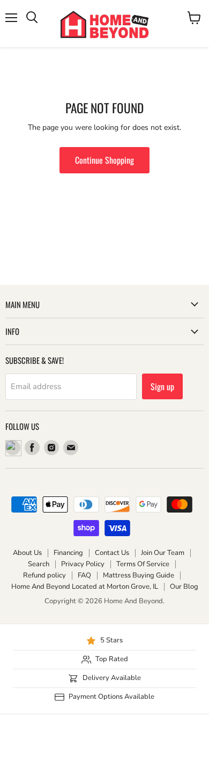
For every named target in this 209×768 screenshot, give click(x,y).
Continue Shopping (104, 159)
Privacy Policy (82, 564)
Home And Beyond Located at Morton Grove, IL (84, 586)
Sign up (162, 386)
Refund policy (44, 575)
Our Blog (184, 586)
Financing (68, 553)
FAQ (84, 575)
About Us (27, 553)
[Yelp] (12, 447)
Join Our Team (162, 553)
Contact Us (112, 553)
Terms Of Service (142, 564)
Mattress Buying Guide (138, 575)
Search (38, 564)
